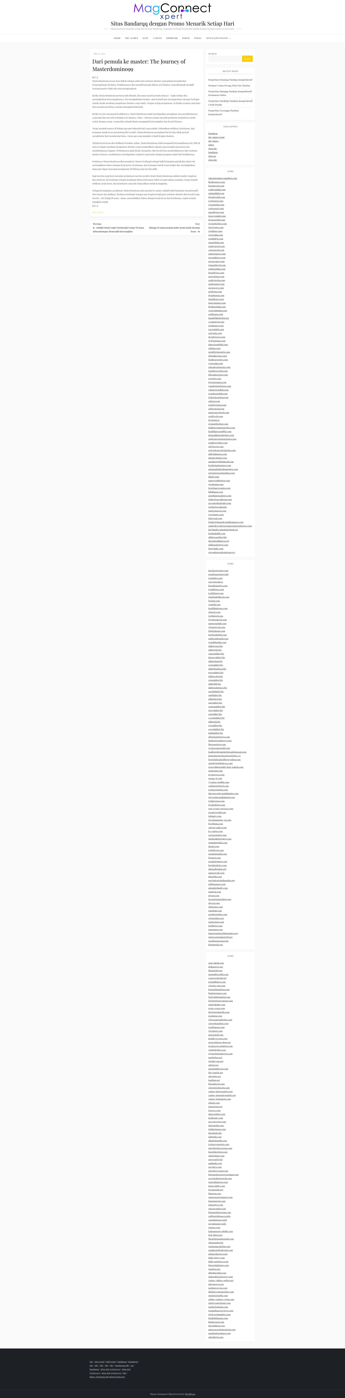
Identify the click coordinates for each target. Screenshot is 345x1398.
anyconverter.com (217, 1121)
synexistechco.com (217, 223)
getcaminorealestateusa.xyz (221, 552)
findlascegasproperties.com (221, 427)
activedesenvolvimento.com (222, 450)
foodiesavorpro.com (218, 359)
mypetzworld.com (217, 812)
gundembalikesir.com (218, 597)
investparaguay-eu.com (219, 820)
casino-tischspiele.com (219, 1099)
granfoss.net (214, 1269)
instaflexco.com (216, 299)
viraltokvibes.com (217, 1049)
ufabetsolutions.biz (217, 687)
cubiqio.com (214, 348)
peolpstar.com (215, 1015)
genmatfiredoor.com (218, 423)
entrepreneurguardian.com (221, 473)
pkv (91, 1361)
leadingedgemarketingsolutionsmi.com (227, 751)
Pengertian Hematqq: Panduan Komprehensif (230, 79)
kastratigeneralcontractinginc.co (224, 755)
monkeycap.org (215, 1061)
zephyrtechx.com (216, 280)
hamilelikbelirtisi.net (218, 318)
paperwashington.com (219, 480)
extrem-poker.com (217, 827)
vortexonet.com (216, 208)
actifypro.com (215, 291)
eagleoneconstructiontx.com (222, 439)
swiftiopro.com (215, 314)
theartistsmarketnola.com (221, 1238)
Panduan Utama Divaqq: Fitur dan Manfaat (229, 85)
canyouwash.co (215, 581)
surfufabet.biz (215, 695)
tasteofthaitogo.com (218, 1182)
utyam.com (213, 895)
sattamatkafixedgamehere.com (223, 469)
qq (132, 1365)
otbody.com (214, 1102)
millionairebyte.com (218, 544)
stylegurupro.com (216, 340)
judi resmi (111, 1361)
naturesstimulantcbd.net (220, 937)
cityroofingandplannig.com (221, 797)
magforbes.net (215, 1057)
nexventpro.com (216, 276)
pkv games (213, 141)
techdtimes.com (216, 589)
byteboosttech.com (217, 619)
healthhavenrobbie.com (219, 431)
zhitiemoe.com (215, 906)
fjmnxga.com (214, 1193)
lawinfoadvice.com (217, 865)
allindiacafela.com (217, 1272)
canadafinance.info (217, 1220)
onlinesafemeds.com (218, 638)
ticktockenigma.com (218, 397)
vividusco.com (215, 231)
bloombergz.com (216, 1083)
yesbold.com (214, 604)
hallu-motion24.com (218, 1261)
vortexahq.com (215, 234)
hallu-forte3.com (216, 1257)
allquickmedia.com (217, 1140)
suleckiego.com (215, 1337)
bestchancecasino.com (219, 488)
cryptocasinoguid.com (219, 748)
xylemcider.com (216, 918)
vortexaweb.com (216, 250)
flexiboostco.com (216, 182)
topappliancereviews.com (220, 1310)
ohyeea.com (214, 903)
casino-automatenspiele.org (222, 1095)
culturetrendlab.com (218, 389)
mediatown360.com (217, 1288)
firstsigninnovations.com (220, 1000)
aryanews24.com (216, 774)
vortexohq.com (215, 363)
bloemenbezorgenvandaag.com (223, 1174)
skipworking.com (216, 1114)
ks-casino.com (215, 831)
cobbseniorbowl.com (218, 785)
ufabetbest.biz (215, 699)
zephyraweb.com (216, 246)
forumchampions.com (219, 989)
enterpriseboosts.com (219, 1087)
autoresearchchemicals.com (221, 1329)
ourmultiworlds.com (218, 974)
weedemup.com (215, 484)
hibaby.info (213, 476)
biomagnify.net (215, 944)
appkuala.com (215, 1163)
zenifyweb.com (215, 416)
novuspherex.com (216, 257)
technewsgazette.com (218, 1144)
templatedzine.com (217, 861)
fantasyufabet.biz (216, 657)
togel (198, 38)
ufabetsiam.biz (215, 661)
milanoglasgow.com (217, 1254)
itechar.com (214, 600)
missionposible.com (218, 1295)
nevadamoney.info (217, 1223)
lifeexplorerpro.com (218, 374)
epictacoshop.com (217, 1208)
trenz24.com (214, 1110)
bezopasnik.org (215, 1189)
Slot (146, 38)
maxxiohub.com (216, 242)
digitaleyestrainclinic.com (221, 1291)
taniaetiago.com (216, 922)
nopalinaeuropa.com (218, 940)
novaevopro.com (216, 261)
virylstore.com (215, 1031)
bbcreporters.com (217, 744)
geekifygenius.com (217, 405)
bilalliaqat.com (215, 491)
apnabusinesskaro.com (219, 1333)
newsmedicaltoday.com (219, 503)
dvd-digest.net (215, 1235)
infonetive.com (215, 1204)
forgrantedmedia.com (218, 1012)
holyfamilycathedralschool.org (223, 529)
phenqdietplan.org (217, 869)
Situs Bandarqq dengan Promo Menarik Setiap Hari (172, 23)
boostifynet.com (216, 272)
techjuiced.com (215, 615)
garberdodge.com (216, 1004)
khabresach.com (216, 1322)
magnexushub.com (217, 623)
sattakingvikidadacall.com (221, 461)
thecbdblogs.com (216, 1325)
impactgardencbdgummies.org (223, 933)
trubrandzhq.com (216, 268)
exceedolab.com (216, 329)
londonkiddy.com (216, 533)
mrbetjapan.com (216, 1155)
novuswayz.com (216, 287)
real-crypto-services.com (220, 808)
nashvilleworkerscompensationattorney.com (230, 525)
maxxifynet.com (216, 212)
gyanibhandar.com (217, 642)
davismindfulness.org (218, 541)
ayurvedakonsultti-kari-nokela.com (225, 767)
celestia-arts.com (216, 985)
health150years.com (217, 1038)
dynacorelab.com (216, 219)
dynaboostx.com (216, 295)
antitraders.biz (215, 770)
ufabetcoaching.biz (217, 537)
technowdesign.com (218, 789)
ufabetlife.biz (214, 683)
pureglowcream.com (218, 1170)
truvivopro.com (215, 227)
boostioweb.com (216, 185)
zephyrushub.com (216, 189)
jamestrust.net (215, 1106)
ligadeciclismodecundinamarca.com (225, 522)
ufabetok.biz (214, 721)
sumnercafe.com (216, 872)
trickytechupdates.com (219, 1314)
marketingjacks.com (218, 1306)
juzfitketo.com (215, 925)
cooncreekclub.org (217, 978)
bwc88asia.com (215, 823)
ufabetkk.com (215, 1136)
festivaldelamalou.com (219, 997)
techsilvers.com (216, 850)
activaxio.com (215, 333)
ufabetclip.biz (215, 649)
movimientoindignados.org (221, 880)
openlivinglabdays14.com (220, 763)
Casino (157, 38)
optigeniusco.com (217, 253)
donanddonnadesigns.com (221, 435)
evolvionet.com (215, 200)
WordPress (190, 1394)
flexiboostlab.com (217, 306)
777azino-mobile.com (218, 782)
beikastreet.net (215, 966)
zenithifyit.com (215, 238)
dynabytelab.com (216, 197)
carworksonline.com (218, 1023)
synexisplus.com (216, 204)
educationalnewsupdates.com (222, 178)
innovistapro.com (217, 302)
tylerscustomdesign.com (220, 1019)
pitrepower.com (216, 1284)
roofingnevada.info (217, 507)
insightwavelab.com (218, 371)
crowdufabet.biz (216, 729)
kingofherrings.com (217, 1151)
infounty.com (214, 816)
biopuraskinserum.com (219, 1212)
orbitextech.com (216, 408)
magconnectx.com (217, 510)
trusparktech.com (217, 265)
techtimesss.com (216, 1027)
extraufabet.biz (215, 680)
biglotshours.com (216, 631)
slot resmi (99, 1361)
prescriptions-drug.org (219, 1042)
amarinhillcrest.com (218, 1068)
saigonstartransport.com (220, 1197)
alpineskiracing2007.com (220, 1276)
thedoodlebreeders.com (219, 838)
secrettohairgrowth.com (220, 1178)
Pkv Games (131, 38)
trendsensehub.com (217, 393)
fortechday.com (215, 548)
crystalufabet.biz (216, 717)
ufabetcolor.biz (215, 676)
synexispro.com (216, 514)
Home (117, 38)
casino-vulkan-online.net (221, 1280)
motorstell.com (215, 1034)
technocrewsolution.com (220, 1046)
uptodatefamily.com (218, 888)
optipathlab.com (216, 193)
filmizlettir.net (215, 970)
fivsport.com (214, 857)
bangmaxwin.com (216, 1201)
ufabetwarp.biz (215, 646)
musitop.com (214, 891)
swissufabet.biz (215, 665)
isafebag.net (214, 1080)
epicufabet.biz (215, 714)
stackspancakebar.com (219, 1246)
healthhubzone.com (217, 608)
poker (211, 144)
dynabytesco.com (216, 336)
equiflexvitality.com (217, 442)
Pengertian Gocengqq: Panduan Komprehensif (223, 112)
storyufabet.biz (215, 710)
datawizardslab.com (218, 344)
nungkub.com (215, 910)
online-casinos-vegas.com (221, 1299)
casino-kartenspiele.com (220, 1091)
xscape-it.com (215, 778)
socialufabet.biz (216, 691)
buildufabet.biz (215, 733)
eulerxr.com (214, 401)
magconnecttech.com (218, 412)
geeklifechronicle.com (219, 352)
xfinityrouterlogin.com (219, 1303)
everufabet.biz (215, 725)
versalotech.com (216, 321)
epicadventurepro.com (219, 367)
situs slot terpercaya (110, 1369)
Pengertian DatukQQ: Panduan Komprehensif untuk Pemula (230, 102)
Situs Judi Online (217, 38)
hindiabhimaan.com (218, 1318)
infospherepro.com (217, 355)
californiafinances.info (219, 1216)
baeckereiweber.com (218, 570)
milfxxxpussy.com (216, 884)
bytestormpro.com (217, 382)
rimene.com (214, 1227)
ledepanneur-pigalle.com (220, 1231)
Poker (186, 38)
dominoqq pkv (122, 1365)
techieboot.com (215, 593)
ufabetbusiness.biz (217, 668)
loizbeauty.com (215, 1117)
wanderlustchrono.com (219, 386)
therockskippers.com (218, 1265)
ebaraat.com (214, 612)
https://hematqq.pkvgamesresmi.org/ (107, 1376)
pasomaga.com (215, 929)
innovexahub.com (217, 216)
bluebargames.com (217, 993)
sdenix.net (213, 1065)
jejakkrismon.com (217, 1129)
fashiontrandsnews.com (220, 740)
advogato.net (214, 1076)
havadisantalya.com (217, 585)
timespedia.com (216, 1125)
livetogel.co (214, 420)
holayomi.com (215, 518)
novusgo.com (214, 378)
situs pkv (212, 148)
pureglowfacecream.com (220, 1148)
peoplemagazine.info (218, 574)
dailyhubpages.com (217, 454)
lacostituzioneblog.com (219, 899)
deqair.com (213, 846)
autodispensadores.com (219, 495)
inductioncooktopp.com (220, 499)
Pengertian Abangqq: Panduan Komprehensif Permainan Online (230, 93)
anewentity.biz (215, 1159)
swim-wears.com (216, 1008)
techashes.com (215, 578)
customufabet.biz (216, 706)
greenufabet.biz (215, 672)
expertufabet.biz (216, 653)
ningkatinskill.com (217, 854)
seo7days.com (215, 1167)
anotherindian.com (217, 914)
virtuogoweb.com (216, 627)
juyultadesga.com (216, 804)
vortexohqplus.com (217, 310)
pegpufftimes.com (217, 981)
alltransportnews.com (219, 736)
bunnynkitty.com (216, 1186)
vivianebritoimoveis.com (220, 1053)
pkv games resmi (216, 137)
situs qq (212, 156)
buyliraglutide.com (217, 634)
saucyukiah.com (216, 963)
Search (212, 53)
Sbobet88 (172, 38)
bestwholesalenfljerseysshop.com (224, 759)
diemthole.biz (215, 1133)
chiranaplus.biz (215, 1242)
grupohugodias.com (217, 842)
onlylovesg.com (215, 446)
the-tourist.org (215, 1072)
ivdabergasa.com (216, 801)
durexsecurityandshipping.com (223, 793)
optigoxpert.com (216, 284)
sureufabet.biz (215, 702)
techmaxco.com (216, 325)
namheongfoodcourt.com (220, 1250)
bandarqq (213, 133)
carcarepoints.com (217, 835)
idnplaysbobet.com (217, 457)
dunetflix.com (215, 876)
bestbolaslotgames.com (219, 465)
